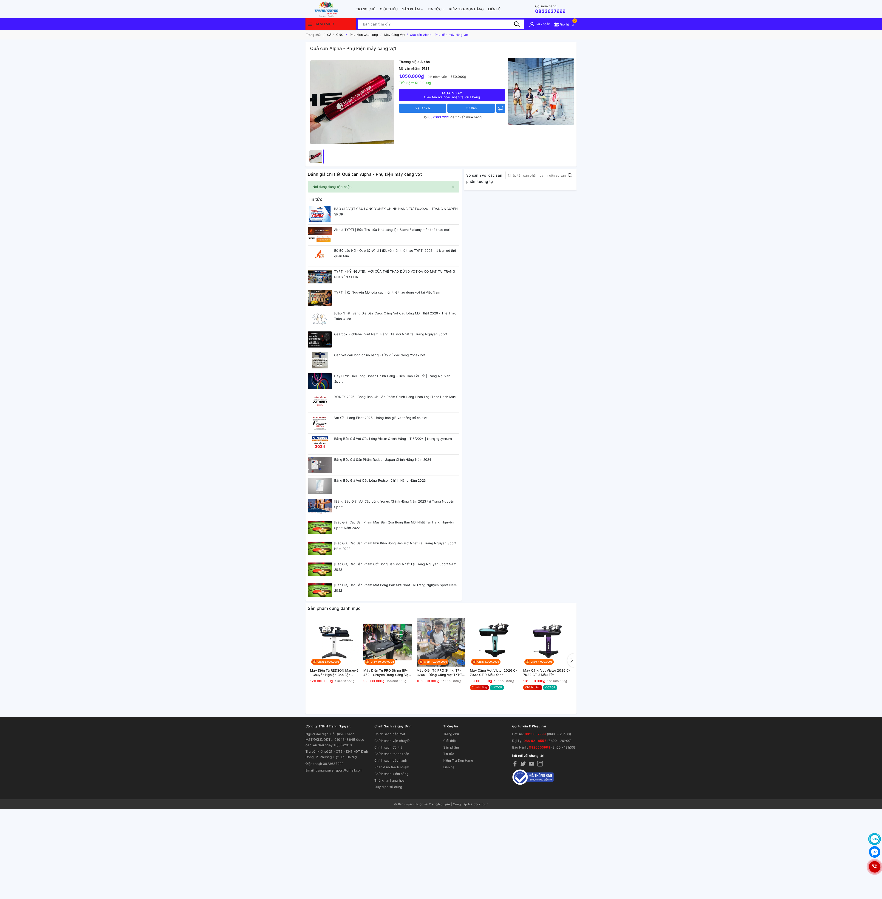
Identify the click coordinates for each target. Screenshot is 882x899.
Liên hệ (494, 9)
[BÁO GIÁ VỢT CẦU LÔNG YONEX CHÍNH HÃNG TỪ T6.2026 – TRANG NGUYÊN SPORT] (320, 214)
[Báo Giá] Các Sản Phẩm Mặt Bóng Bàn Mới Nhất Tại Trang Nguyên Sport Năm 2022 (395, 587)
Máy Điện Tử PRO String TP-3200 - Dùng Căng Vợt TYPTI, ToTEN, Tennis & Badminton (440, 672)
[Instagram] (540, 763)
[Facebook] (515, 763)
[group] (352, 102)
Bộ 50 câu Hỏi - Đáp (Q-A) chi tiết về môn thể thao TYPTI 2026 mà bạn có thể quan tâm (395, 253)
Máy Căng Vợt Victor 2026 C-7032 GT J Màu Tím (546, 672)
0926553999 (539, 747)
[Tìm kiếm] (516, 24)
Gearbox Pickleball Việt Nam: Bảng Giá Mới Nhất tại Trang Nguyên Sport (390, 334)
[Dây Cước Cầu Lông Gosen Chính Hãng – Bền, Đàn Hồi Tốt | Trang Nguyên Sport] (320, 381)
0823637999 (550, 9)
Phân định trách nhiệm (391, 767)
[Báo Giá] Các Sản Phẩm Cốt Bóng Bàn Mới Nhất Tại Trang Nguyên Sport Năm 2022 (395, 566)
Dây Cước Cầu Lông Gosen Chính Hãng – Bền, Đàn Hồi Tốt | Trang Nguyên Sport (392, 378)
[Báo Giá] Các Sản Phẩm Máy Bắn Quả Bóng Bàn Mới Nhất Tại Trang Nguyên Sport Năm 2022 (394, 525)
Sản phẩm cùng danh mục (334, 608)
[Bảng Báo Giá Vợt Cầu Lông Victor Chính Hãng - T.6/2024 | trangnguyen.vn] (320, 444)
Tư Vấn (471, 108)
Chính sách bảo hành (390, 760)
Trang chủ (365, 9)
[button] (570, 660)
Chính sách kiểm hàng (391, 774)
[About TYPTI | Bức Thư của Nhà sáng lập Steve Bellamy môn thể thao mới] (320, 235)
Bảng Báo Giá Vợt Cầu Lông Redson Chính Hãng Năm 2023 (380, 480)
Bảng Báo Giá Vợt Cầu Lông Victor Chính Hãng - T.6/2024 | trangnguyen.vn (393, 439)
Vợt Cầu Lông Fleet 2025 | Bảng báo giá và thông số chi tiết (380, 418)
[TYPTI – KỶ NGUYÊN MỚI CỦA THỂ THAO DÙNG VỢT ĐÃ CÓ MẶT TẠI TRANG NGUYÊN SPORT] (320, 277)
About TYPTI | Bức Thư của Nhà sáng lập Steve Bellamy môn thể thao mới (391, 230)
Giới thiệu (389, 9)
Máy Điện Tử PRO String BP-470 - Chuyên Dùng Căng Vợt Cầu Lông (386, 672)
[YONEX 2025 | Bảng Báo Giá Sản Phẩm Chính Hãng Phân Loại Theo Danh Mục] (320, 402)
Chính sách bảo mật (389, 734)
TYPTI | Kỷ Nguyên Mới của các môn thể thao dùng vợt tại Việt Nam (387, 292)
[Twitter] (523, 763)
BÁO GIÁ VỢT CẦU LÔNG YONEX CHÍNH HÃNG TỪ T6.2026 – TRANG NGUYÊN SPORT (396, 211)
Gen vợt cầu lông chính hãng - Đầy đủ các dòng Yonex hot (379, 355)
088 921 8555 (535, 741)
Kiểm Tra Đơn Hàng (466, 9)
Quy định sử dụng (388, 787)
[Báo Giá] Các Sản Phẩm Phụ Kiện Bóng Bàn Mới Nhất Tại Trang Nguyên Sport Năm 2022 (395, 546)
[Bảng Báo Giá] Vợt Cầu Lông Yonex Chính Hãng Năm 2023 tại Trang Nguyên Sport (394, 504)
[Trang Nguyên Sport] (541, 91)
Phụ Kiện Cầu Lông (364, 35)
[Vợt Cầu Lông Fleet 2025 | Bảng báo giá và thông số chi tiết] (320, 423)
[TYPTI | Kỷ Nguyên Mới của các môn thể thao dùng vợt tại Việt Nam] (320, 298)
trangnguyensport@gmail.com (339, 770)
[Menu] (310, 24)
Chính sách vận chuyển (392, 741)
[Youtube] (531, 763)
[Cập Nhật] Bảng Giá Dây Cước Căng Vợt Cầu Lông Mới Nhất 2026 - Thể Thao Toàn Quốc (395, 316)
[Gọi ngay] (874, 866)
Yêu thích (422, 108)
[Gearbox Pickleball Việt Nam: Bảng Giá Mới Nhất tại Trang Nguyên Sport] (320, 339)
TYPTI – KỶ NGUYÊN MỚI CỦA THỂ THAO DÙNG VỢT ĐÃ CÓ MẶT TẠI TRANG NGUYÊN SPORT (394, 274)
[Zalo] (874, 839)
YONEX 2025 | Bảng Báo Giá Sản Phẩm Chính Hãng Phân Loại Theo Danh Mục (395, 397)
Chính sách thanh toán (391, 754)
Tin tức (435, 9)
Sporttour (481, 804)
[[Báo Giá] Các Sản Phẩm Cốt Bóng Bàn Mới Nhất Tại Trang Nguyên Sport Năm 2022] (320, 569)
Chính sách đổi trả (388, 747)
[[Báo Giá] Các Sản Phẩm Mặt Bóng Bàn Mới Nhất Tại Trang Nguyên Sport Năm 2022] (320, 590)
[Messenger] (874, 852)
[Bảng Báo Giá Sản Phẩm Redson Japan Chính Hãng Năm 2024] (320, 465)
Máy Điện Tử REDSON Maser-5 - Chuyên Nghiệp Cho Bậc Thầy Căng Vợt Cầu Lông (334, 672)
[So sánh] (500, 108)
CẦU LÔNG (335, 35)
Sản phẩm (411, 9)
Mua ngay (452, 95)
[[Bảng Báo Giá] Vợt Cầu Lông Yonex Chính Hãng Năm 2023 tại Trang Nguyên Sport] (320, 507)
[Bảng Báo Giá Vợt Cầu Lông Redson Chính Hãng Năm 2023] (320, 486)
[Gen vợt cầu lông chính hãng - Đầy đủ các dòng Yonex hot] (320, 360)
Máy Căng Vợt (394, 35)
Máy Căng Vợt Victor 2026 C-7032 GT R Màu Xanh (493, 672)
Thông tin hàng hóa (389, 780)
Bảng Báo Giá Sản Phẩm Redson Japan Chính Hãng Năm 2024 (382, 459)
